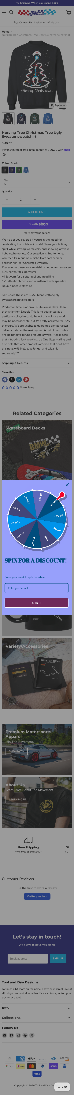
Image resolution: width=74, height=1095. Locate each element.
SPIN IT (36, 603)
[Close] (67, 484)
